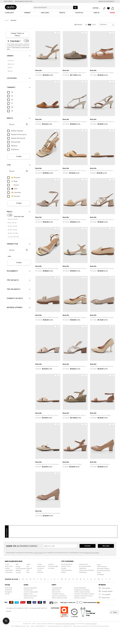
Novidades (103, 24)
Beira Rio (13, 20)
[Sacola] (113, 8)
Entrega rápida (107, 591)
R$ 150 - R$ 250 (12, 226)
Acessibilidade (57, 588)
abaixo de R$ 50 (12, 219)
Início (6, 20)
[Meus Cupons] (105, 8)
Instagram (8, 592)
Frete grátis (106, 588)
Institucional (56, 592)
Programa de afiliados (81, 590)
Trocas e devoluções (31, 592)
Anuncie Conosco (80, 598)
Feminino (87, 546)
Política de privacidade (82, 592)
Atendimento (28, 590)
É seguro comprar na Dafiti (83, 596)
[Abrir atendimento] (6, 621)
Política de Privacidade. (91, 553)
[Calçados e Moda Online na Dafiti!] (11, 7)
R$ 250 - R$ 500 (12, 230)
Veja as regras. (38, 553)
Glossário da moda (30, 596)
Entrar (96, 8)
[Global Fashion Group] (53, 602)
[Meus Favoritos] (109, 8)
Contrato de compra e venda (84, 594)
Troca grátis (106, 594)
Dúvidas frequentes (30, 588)
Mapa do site (28, 594)
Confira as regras (91, 624)
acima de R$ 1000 (13, 237)
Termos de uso (29, 598)
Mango (18, 566)
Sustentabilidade (80, 588)
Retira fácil (106, 598)
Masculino (106, 546)
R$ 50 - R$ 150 (12, 223)
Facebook (8, 590)
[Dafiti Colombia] (98, 602)
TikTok (7, 594)
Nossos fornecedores (59, 596)
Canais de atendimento (106, 1)
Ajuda (99, 564)
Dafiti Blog (8, 588)
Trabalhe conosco (58, 594)
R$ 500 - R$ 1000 (13, 233)
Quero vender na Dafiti (59, 598)
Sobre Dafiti (56, 590)
